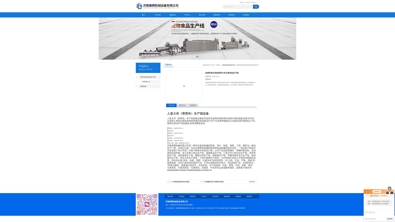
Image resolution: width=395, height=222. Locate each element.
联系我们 (254, 2)
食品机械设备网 (235, 208)
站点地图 (221, 208)
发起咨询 (389, 219)
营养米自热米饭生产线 (148, 77)
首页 (143, 15)
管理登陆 (242, 208)
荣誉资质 (217, 15)
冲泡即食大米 (146, 81)
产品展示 (217, 65)
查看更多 (143, 86)
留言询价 (193, 105)
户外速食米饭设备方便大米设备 (180, 181)
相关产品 (182, 105)
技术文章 (202, 15)
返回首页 (242, 2)
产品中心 (187, 15)
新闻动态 (173, 15)
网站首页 (170, 196)
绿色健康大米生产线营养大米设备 (214, 181)
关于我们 (158, 15)
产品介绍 (171, 105)
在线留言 (248, 2)
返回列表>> (252, 181)
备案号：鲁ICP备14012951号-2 (199, 208)
